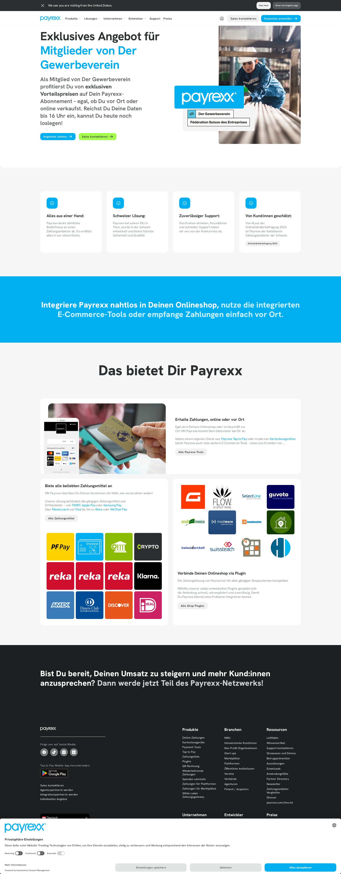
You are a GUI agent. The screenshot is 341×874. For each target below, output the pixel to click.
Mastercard (60, 509)
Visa (78, 509)
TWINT (76, 505)
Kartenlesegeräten (283, 439)
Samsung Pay (112, 505)
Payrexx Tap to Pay (234, 439)
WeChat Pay (118, 509)
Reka (98, 509)
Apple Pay (88, 505)
